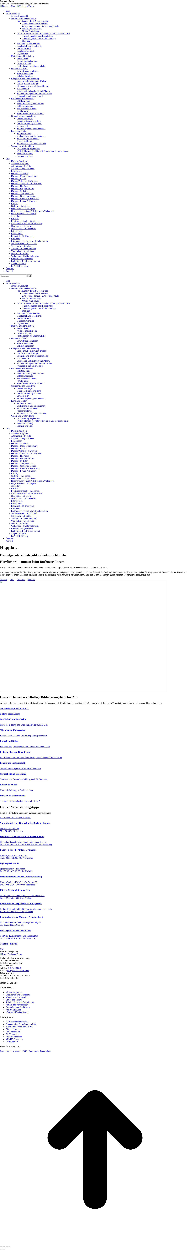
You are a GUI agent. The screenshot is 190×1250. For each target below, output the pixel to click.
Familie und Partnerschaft (17, 1005)
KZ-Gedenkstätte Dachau (17, 1022)
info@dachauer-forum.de (18, 970)
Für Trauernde (12, 1034)
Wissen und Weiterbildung (17, 1012)
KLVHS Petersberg (14, 1039)
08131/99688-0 (14, 968)
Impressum (34, 1051)
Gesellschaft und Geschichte (18, 995)
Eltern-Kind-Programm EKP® (19, 1027)
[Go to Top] (95, 1243)
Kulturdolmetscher (14, 1037)
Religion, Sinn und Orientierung (20, 1002)
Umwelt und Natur (14, 1000)
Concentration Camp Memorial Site (21, 1024)
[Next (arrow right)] (4, 1249)
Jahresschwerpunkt (14, 992)
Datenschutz (45, 1051)
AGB (25, 1051)
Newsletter (16, 1051)
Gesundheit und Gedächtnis (18, 1007)
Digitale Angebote (14, 1029)
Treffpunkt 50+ (12, 1042)
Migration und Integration (17, 997)
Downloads (5, 1051)
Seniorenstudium (13, 1032)
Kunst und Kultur (13, 1010)
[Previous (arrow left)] (1, 1249)
